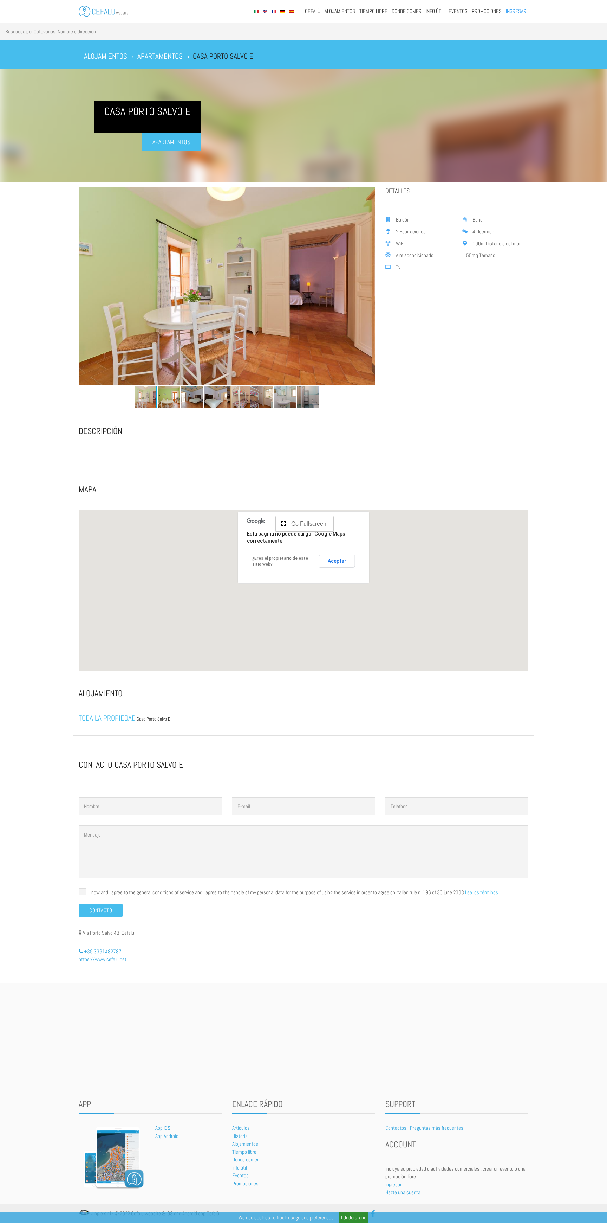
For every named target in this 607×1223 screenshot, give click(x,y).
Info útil (435, 11)
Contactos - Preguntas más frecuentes (424, 1128)
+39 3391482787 (102, 951)
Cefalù (312, 11)
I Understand (353, 1217)
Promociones (487, 11)
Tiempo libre (373, 11)
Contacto (100, 910)
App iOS (162, 1128)
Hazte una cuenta (402, 1192)
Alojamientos (340, 11)
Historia (240, 1136)
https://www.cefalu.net (102, 959)
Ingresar (516, 11)
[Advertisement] (303, 1042)
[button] (85, 286)
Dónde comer (407, 11)
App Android (166, 1136)
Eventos (458, 11)
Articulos (241, 1128)
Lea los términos (481, 892)
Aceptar (337, 561)
